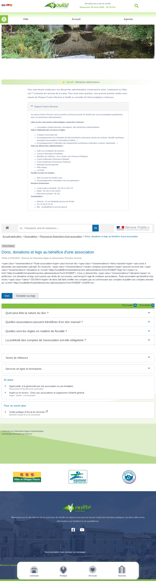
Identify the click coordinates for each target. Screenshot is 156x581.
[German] (8, 5)
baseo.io (28, 434)
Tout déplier (145, 305)
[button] (4, 19)
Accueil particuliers (12, 236)
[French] (5, 5)
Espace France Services (46, 106)
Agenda (128, 19)
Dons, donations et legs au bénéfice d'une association (111, 236)
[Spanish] (11, 5)
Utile (25, 19)
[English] (3, 5)
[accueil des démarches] (7, 227)
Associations (31, 236)
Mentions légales (9, 565)
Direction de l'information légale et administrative (23, 431)
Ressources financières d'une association (61, 236)
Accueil (76, 19)
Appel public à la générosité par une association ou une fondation (41, 386)
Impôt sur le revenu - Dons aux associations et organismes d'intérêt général (46, 392)
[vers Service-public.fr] (133, 228)
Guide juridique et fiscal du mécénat (27, 412)
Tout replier (128, 305)
